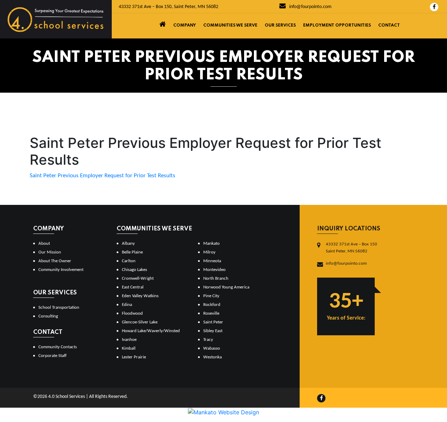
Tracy (208, 339)
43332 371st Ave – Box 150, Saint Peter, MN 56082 (168, 6)
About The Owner (54, 261)
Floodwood (132, 313)
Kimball (128, 348)
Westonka (212, 357)
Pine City (211, 296)
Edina (127, 304)
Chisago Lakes (134, 269)
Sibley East (212, 331)
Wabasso (211, 348)
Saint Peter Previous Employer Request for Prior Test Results (102, 176)
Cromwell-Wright (138, 278)
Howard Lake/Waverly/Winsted (151, 331)
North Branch (215, 278)
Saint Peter (213, 322)
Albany (128, 243)
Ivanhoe (129, 339)
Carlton (128, 261)
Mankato (211, 243)
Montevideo (214, 269)
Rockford (211, 304)
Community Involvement (60, 269)
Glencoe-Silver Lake (139, 322)
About (44, 243)
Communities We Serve (230, 25)
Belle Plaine (132, 252)
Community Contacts (57, 347)
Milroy (209, 252)
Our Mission (49, 252)
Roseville (211, 313)
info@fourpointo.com (309, 6)
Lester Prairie (134, 357)
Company (184, 25)
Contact (389, 25)
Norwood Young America (226, 287)
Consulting (48, 316)
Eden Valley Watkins (140, 296)
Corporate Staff (52, 355)
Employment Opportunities (337, 25)
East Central (133, 287)
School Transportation (58, 307)
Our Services (280, 25)
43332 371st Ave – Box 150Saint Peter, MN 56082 (351, 247)
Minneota (212, 261)
